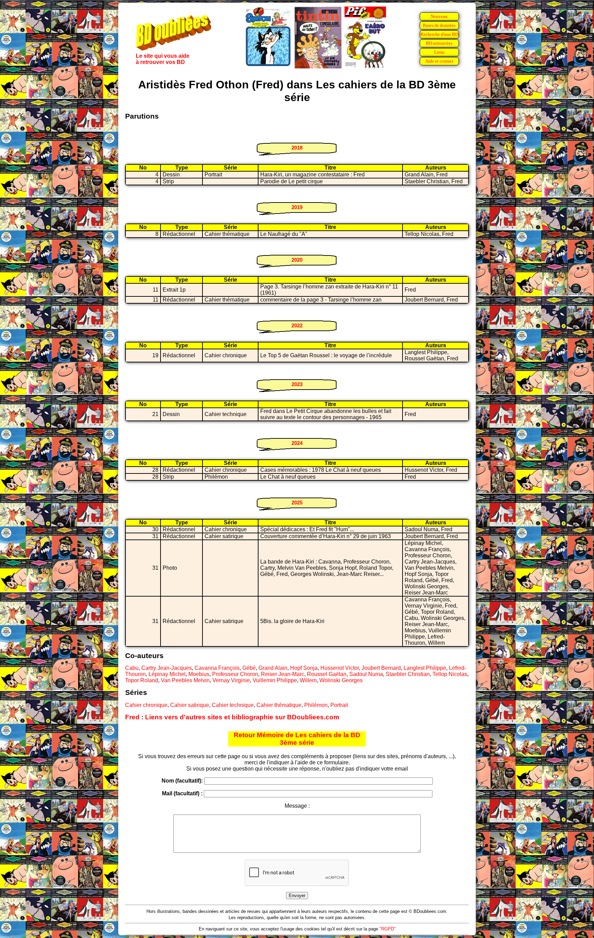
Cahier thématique (278, 705)
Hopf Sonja (304, 668)
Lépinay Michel (167, 674)
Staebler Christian (408, 674)
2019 (297, 207)
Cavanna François (217, 668)
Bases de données (439, 25)
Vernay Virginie (231, 680)
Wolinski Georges (341, 680)
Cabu (132, 668)
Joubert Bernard (381, 668)
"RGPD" (388, 928)
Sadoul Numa (366, 674)
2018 (297, 148)
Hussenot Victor (339, 668)
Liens (439, 52)
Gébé (249, 668)
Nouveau (439, 16)
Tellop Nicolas (449, 674)
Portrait (339, 705)
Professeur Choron (235, 674)
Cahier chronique (146, 705)
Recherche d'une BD (439, 34)
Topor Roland (141, 680)
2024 (297, 443)
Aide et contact (439, 61)
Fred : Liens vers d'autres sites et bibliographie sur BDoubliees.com (232, 717)
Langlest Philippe (425, 668)
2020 (297, 260)
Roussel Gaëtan (326, 674)
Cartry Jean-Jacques (166, 668)
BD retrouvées (439, 43)
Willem (308, 680)
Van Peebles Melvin (185, 680)
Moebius (198, 674)
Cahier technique (233, 705)
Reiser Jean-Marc (282, 674)
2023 (297, 384)
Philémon (316, 705)
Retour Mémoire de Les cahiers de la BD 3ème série (297, 738)
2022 (297, 325)
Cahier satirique (189, 705)
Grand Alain (272, 668)
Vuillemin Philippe (275, 680)
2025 (297, 502)
